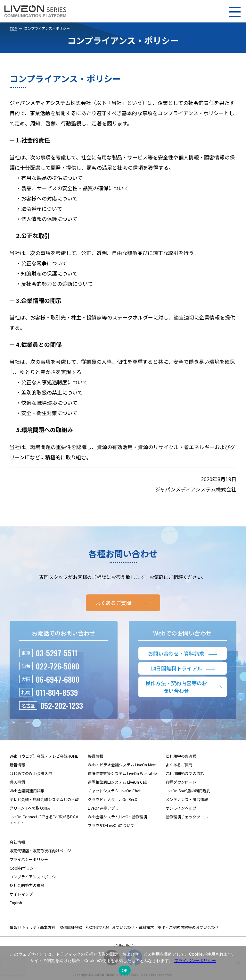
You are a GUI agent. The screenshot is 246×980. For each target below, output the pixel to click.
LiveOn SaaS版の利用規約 (188, 790)
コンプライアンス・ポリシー (35, 876)
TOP (13, 28)
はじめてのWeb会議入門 (31, 773)
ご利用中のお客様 (181, 756)
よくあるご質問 (179, 764)
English (16, 902)
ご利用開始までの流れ (185, 773)
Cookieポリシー (23, 868)
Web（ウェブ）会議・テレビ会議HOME (44, 756)
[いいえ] (238, 963)
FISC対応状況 (97, 927)
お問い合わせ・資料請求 (133, 927)
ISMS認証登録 (70, 927)
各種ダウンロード (181, 782)
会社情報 (17, 842)
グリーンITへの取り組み (30, 808)
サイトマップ (21, 894)
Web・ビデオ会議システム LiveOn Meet (122, 764)
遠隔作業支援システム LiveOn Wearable (122, 773)
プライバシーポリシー (29, 859)
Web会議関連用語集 (27, 790)
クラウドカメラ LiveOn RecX (112, 799)
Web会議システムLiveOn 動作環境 (117, 816)
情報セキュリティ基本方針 (32, 927)
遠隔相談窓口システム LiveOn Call (117, 782)
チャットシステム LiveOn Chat (114, 790)
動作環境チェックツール (187, 816)
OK (125, 970)
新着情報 (17, 764)
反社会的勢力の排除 (27, 885)
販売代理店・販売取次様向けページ (40, 850)
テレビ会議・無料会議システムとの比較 (44, 799)
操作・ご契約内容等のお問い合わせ (188, 927)
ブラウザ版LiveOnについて (111, 825)
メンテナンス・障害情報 (187, 799)
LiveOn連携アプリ (103, 808)
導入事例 (17, 782)
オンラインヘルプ (181, 808)
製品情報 (95, 756)
